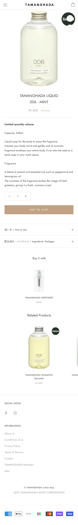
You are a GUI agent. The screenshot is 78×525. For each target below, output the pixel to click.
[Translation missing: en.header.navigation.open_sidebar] (5, 4)
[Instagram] (15, 412)
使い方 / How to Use (16, 229)
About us (9, 433)
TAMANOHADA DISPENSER (39, 297)
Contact (9, 458)
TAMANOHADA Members (19, 465)
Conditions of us (14, 440)
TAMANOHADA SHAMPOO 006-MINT (39, 377)
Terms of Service (14, 452)
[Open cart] (73, 5)
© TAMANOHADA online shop (39, 487)
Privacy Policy (12, 446)
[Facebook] (6, 412)
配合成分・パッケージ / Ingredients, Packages (29, 241)
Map (7, 471)
